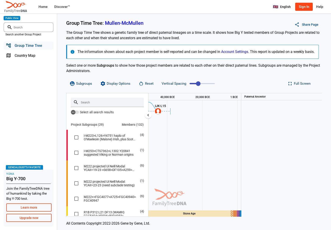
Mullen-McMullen (124, 23)
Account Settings (234, 52)
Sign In (304, 7)
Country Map (25, 55)
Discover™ (62, 7)
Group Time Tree (28, 45)
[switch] (75, 112)
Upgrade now (29, 218)
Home (43, 7)
